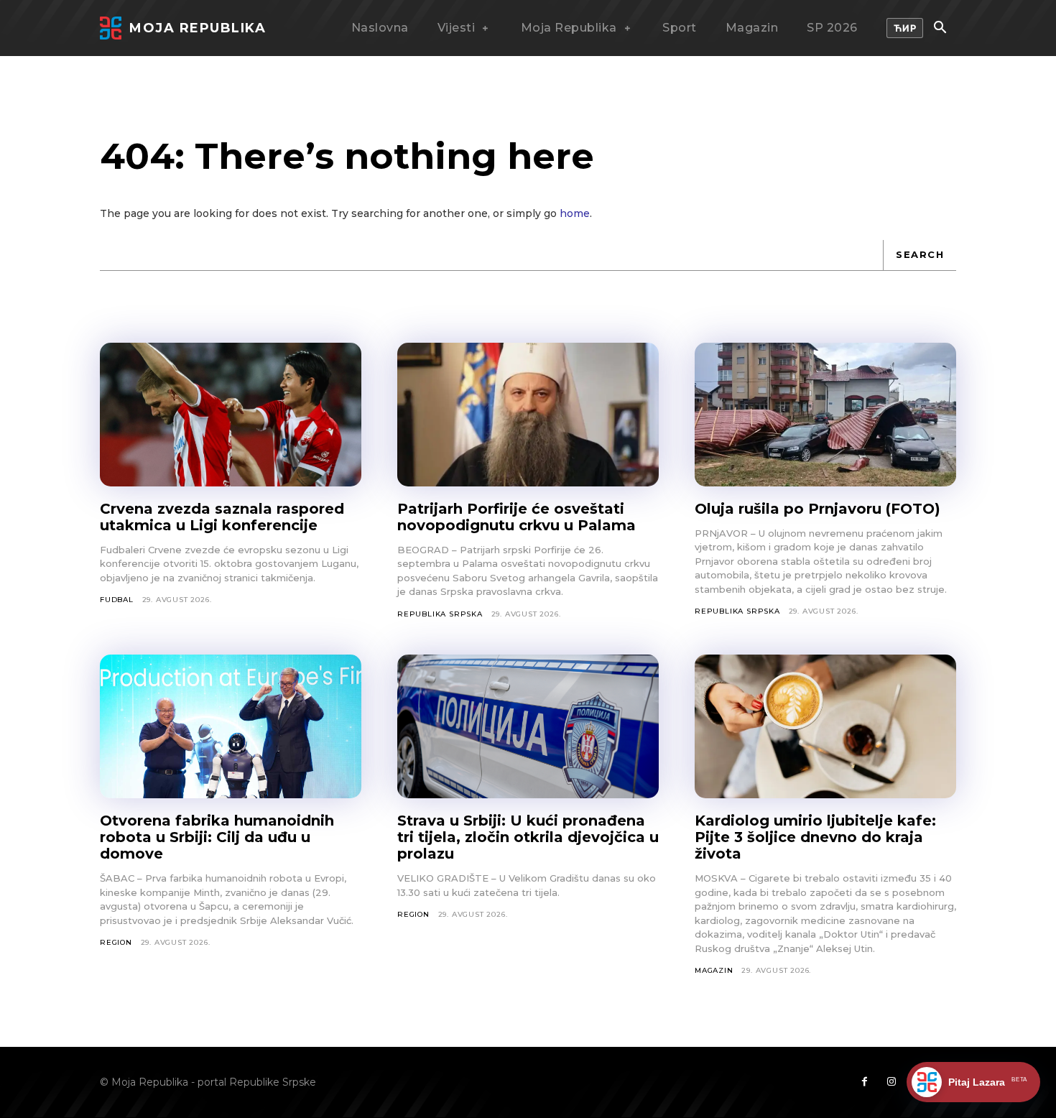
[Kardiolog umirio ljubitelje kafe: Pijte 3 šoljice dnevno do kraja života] (825, 726)
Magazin (714, 970)
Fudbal (117, 599)
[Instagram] (891, 1082)
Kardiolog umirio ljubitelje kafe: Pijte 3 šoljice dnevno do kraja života (815, 837)
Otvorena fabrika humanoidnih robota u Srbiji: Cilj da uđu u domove (217, 837)
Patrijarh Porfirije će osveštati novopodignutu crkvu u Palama (516, 517)
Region (116, 942)
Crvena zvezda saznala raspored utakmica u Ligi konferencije (222, 517)
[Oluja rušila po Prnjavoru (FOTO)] (825, 414)
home (575, 213)
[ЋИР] (905, 28)
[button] (939, 28)
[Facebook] (864, 1082)
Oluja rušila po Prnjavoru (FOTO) (817, 508)
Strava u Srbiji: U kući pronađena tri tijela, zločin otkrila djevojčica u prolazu (528, 837)
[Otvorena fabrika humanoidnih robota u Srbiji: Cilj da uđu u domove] (230, 726)
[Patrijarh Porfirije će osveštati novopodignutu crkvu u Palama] (528, 414)
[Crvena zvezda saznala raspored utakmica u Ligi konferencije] (230, 414)
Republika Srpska (440, 614)
